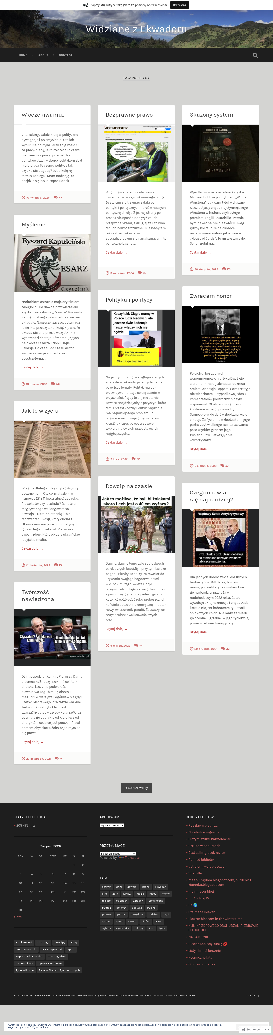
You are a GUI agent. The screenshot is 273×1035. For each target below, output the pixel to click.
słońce (146, 921)
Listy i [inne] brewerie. (204, 951)
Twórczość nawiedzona (38, 595)
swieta (132, 921)
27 (227, 465)
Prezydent (137, 914)
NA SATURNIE (198, 937)
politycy (121, 907)
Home (23, 55)
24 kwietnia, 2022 (38, 565)
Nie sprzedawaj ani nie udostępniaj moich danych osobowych (101, 995)
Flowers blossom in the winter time (215, 919)
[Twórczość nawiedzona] (52, 637)
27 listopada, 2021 (38, 758)
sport (119, 921)
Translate (132, 858)
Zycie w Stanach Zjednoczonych (59, 970)
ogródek (138, 900)
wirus (158, 921)
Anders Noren (184, 995)
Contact (65, 55)
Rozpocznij (179, 4)
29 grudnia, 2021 (205, 649)
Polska (151, 907)
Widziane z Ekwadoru (136, 29)
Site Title (195, 873)
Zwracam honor (211, 295)
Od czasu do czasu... (204, 964)
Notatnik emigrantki (204, 832)
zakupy (138, 928)
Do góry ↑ (252, 995)
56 (58, 384)
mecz (152, 893)
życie (162, 928)
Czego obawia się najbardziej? (211, 496)
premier (107, 914)
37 (60, 197)
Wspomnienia (24, 963)
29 (229, 269)
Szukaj (255, 55)
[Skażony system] (220, 153)
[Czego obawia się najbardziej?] (220, 538)
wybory (106, 928)
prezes (121, 914)
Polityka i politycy (129, 299)
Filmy (73, 942)
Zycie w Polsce (25, 970)
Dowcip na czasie (129, 486)
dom (119, 886)
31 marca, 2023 (36, 384)
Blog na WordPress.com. (32, 995)
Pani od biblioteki (202, 860)
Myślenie (33, 224)
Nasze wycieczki (52, 949)
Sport (71, 949)
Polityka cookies (39, 1027)
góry (115, 893)
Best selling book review (206, 853)
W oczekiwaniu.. (43, 114)
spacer (106, 921)
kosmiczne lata (200, 957)
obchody (121, 900)
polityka (137, 907)
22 (144, 273)
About (43, 55)
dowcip (131, 886)
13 (61, 758)
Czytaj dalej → (117, 252)
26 (140, 645)
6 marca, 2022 (120, 645)
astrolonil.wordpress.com (208, 866)
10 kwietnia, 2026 (38, 197)
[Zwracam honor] (220, 334)
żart (151, 928)
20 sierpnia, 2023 (206, 269)
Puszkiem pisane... (203, 825)
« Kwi (18, 917)
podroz (106, 907)
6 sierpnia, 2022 (205, 466)
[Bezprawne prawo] (136, 153)
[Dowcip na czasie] (136, 524)
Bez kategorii (24, 942)
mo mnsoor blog (201, 891)
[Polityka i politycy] (136, 338)
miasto (106, 900)
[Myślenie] (52, 263)
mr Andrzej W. (199, 898)
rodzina (153, 914)
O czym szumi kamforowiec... (210, 839)
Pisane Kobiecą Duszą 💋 (207, 944)
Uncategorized (57, 956)
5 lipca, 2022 (119, 459)
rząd (166, 914)
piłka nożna (155, 900)
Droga (145, 886)
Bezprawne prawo (129, 114)
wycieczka (122, 928)
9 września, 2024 (122, 273)
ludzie (140, 893)
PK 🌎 (192, 905)
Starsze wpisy (138, 788)
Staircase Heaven (201, 912)
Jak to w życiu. (41, 410)
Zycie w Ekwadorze (50, 963)
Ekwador (160, 886)
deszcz (106, 886)
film (104, 893)
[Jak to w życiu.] (52, 449)
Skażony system (211, 114)
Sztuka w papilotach (204, 846)
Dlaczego (43, 942)
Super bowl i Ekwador (29, 956)
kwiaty (127, 893)
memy (165, 893)
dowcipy (60, 942)
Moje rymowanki (26, 949)
